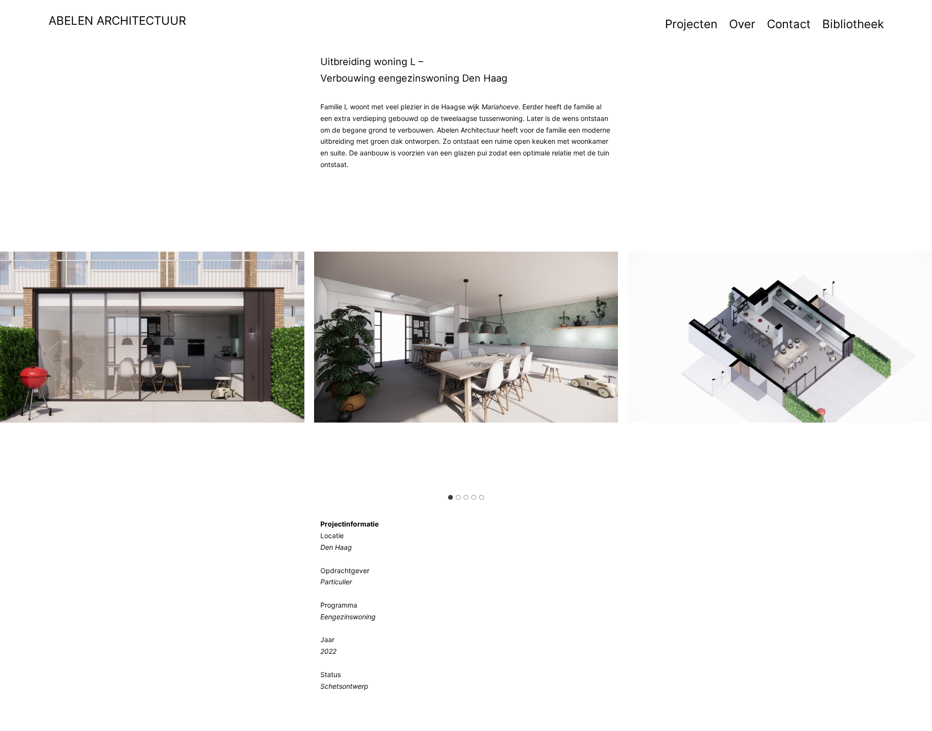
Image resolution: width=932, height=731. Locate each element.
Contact (789, 24)
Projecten (691, 24)
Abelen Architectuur (117, 21)
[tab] (450, 497)
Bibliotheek (853, 24)
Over (742, 24)
